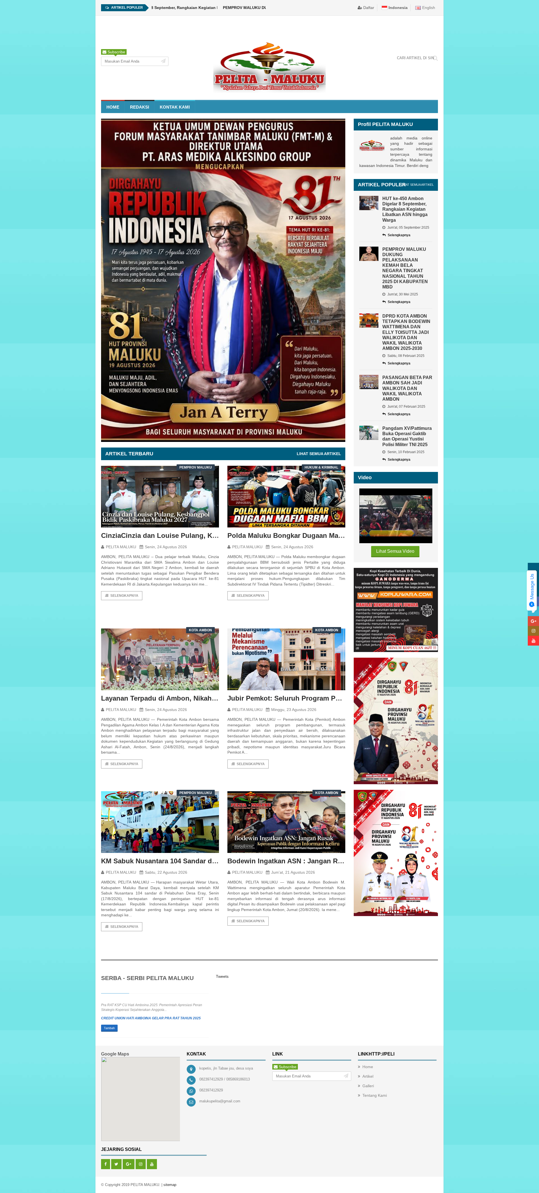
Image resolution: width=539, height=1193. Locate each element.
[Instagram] (141, 1164)
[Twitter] (116, 1164)
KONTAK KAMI (175, 107)
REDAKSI (139, 107)
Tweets (222, 976)
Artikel (367, 1076)
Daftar (368, 7)
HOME (112, 107)
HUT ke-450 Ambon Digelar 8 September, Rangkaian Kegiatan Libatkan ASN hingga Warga (155, 7)
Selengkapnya (124, 596)
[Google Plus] (128, 1164)
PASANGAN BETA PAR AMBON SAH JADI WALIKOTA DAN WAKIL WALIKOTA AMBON (407, 388)
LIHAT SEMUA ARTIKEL (319, 454)
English (428, 7)
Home (367, 1066)
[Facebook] (105, 1164)
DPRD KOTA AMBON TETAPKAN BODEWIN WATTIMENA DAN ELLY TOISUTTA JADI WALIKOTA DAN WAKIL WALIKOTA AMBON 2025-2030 (406, 332)
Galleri (368, 1086)
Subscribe (115, 52)
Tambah (109, 1028)
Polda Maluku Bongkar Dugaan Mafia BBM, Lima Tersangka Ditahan (335, 535)
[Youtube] (152, 1164)
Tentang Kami (374, 1095)
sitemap (169, 1185)
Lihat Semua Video (395, 551)
